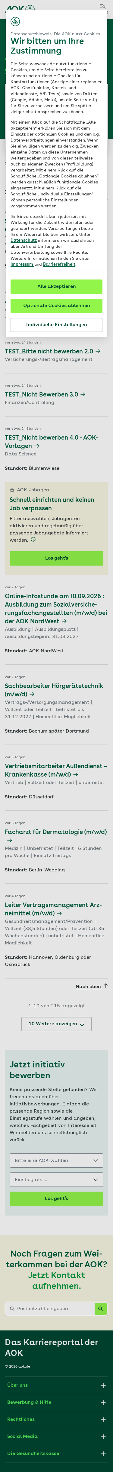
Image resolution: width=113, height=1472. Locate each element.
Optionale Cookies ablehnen (56, 305)
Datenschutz (24, 241)
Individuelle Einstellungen (56, 325)
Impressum (22, 264)
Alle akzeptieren (56, 286)
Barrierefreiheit (59, 264)
